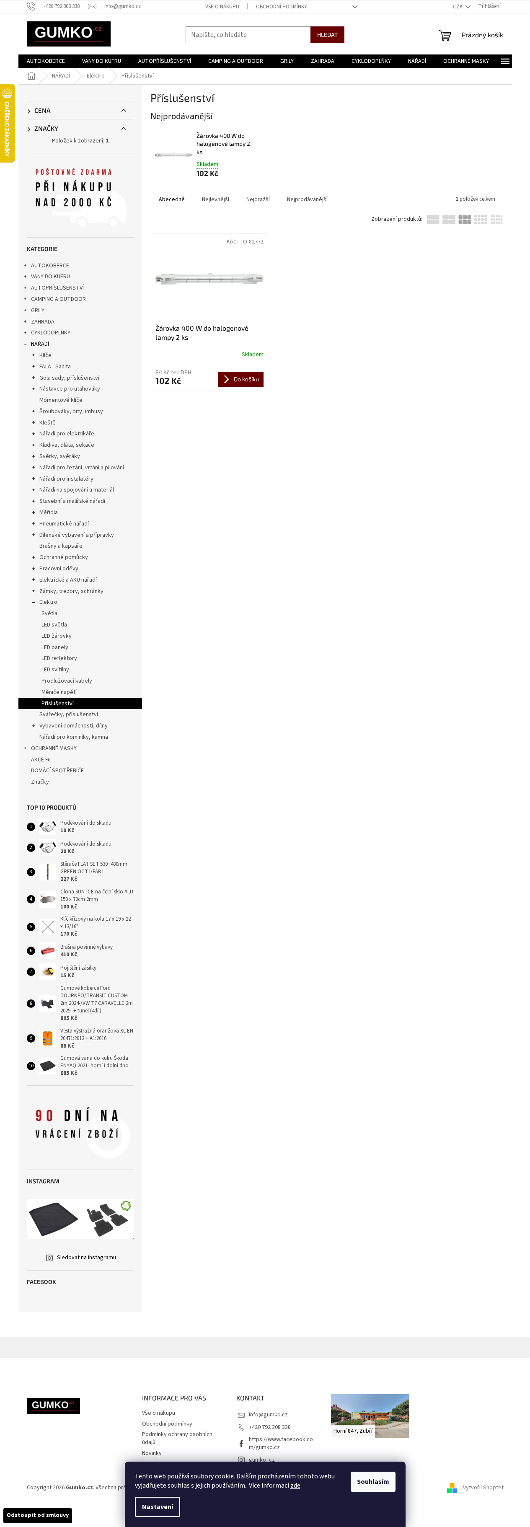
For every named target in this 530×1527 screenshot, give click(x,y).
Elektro (48, 602)
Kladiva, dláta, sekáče (66, 445)
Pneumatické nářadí (64, 524)
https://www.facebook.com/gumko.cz (281, 1443)
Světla (49, 613)
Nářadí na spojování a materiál (76, 490)
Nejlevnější (215, 199)
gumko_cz (262, 1460)
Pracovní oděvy (58, 568)
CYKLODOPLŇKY (50, 333)
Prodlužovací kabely (66, 681)
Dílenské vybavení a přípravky (76, 535)
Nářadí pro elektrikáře (66, 434)
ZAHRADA (42, 322)
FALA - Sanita (55, 366)
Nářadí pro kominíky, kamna (73, 737)
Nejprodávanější (307, 199)
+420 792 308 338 (270, 1427)
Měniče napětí (59, 692)
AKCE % (41, 760)
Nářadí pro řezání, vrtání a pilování (81, 467)
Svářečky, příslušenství (68, 714)
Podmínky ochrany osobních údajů (177, 1438)
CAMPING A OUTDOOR (58, 299)
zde (295, 1485)
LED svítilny (55, 669)
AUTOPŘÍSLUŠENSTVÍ (57, 288)
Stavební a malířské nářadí (72, 501)
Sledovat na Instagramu (86, 1257)
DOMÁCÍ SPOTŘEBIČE (57, 770)
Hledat (327, 34)
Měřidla (48, 512)
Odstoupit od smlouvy (38, 1515)
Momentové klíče (61, 400)
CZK (458, 6)
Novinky (152, 1453)
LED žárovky (56, 636)
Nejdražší (258, 199)
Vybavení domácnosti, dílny (73, 726)
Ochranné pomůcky (63, 557)
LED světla (54, 625)
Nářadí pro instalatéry (66, 479)
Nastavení (157, 1506)
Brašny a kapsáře (61, 546)
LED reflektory (59, 658)
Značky (40, 782)
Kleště (47, 423)
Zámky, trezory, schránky (71, 591)
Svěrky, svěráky (59, 456)
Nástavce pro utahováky (69, 389)
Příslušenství (57, 703)
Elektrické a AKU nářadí (68, 580)
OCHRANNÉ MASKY (54, 748)
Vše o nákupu (222, 6)
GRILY (37, 310)
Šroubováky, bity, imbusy (71, 411)
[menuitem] (45, 61)
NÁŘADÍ (40, 344)
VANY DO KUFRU (50, 276)
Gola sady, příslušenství (69, 378)
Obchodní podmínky (281, 6)
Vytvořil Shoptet (483, 1487)
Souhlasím (373, 1481)
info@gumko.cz (268, 1415)
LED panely (54, 647)
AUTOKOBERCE (50, 265)
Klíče (45, 355)
